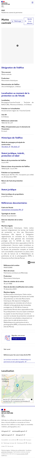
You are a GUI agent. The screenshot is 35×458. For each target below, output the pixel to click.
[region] (17, 389)
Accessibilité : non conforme (8, 440)
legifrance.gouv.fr (6, 435)
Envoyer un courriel (19, 339)
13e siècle (4, 147)
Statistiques (20, 443)
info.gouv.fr (5, 431)
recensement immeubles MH (11, 210)
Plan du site (10, 446)
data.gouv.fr (19, 435)
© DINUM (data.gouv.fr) (16, 399)
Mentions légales (5, 450)
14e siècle (14, 147)
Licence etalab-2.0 (21, 454)
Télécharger (17, 21)
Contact (21, 440)
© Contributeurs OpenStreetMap (20, 401)
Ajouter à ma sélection (29, 21)
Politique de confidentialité (18, 450)
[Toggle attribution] (32, 399)
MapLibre (5, 399)
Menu (32, 2)
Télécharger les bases (8, 443)
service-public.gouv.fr (18, 431)
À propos (28, 440)
